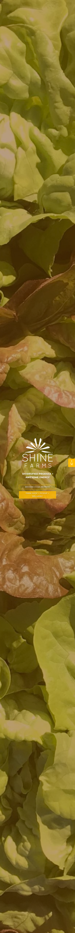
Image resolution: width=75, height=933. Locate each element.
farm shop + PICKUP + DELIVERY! (37, 494)
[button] (71, 463)
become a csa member (37, 487)
